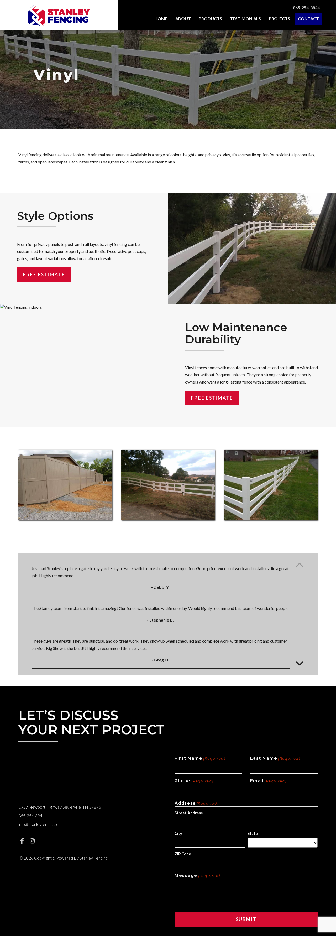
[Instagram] (32, 840)
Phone (194, 780)
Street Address (189, 812)
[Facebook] (22, 840)
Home (160, 18)
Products (210, 18)
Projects (279, 18)
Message (197, 875)
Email (268, 780)
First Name (200, 758)
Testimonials (245, 18)
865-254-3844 (306, 7)
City (178, 833)
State (253, 833)
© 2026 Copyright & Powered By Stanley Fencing (63, 857)
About (183, 18)
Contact (308, 18)
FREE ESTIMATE (44, 274)
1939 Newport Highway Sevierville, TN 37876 (59, 806)
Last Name (275, 758)
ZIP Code (183, 853)
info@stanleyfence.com (39, 824)
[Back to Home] (59, 15)
